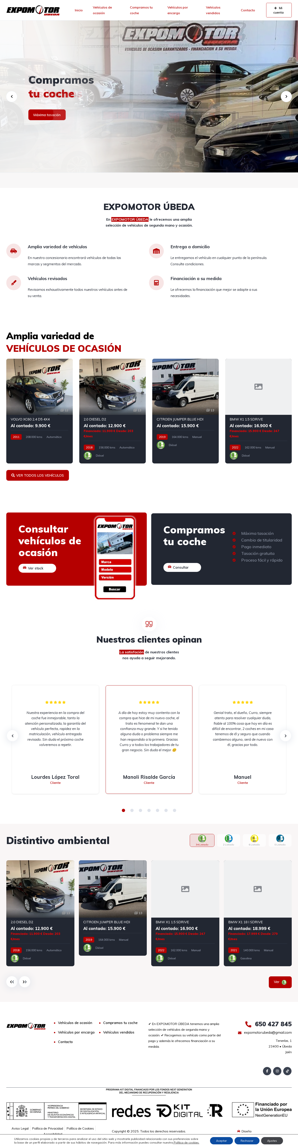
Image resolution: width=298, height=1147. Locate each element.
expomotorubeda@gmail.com (267, 1032)
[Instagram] (277, 1071)
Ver (277, 982)
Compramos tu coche (141, 10)
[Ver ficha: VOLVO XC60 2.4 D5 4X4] (39, 411)
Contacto (248, 10)
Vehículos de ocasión (102, 10)
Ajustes (272, 1141)
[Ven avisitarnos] (149, 96)
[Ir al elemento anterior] (11, 981)
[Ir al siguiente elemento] (24, 981)
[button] (123, 810)
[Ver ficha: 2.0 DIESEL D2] (112, 411)
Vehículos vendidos (213, 10)
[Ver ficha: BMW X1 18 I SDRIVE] (258, 913)
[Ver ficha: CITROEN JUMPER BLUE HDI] (185, 411)
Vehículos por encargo (177, 10)
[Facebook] (267, 1071)
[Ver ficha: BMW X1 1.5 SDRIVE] (258, 411)
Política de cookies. (186, 1142)
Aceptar (221, 1141)
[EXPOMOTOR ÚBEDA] (33, 10)
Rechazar (247, 1141)
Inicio (79, 10)
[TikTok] (287, 1071)
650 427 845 (272, 1024)
